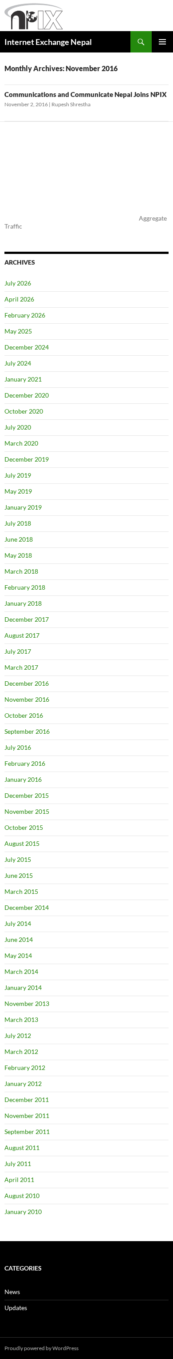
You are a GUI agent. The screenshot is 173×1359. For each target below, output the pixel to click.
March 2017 (21, 667)
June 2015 (18, 875)
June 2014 (18, 939)
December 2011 (26, 1099)
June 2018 (18, 539)
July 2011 (17, 1163)
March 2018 (21, 571)
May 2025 (18, 331)
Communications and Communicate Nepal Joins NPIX (85, 94)
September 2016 (27, 731)
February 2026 (24, 315)
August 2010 (21, 1195)
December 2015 (26, 795)
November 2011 (26, 1115)
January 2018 (23, 603)
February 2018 (24, 587)
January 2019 (23, 507)
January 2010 (23, 1211)
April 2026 (19, 299)
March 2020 (21, 443)
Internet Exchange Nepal (48, 42)
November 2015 (26, 811)
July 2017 (17, 651)
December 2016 (26, 683)
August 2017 (21, 635)
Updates (15, 1307)
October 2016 (23, 715)
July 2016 (17, 747)
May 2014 (18, 955)
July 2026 (17, 283)
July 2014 (17, 923)
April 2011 (19, 1179)
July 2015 (17, 859)
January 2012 (23, 1083)
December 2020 (26, 395)
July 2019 (17, 475)
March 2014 (21, 971)
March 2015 (21, 891)
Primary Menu (162, 41)
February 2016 (24, 763)
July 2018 (17, 523)
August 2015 (21, 843)
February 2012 (24, 1067)
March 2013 (21, 1019)
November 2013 (26, 1003)
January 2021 (23, 379)
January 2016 (23, 779)
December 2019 (26, 459)
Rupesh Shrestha (70, 104)
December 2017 (26, 619)
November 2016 (26, 699)
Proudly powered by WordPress (41, 1348)
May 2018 (18, 555)
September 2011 (27, 1131)
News (12, 1291)
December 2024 (26, 347)
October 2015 (23, 827)
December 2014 (26, 907)
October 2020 (23, 411)
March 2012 (21, 1051)
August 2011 (21, 1147)
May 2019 (18, 491)
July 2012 (17, 1035)
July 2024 (17, 363)
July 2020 (17, 427)
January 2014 (23, 987)
